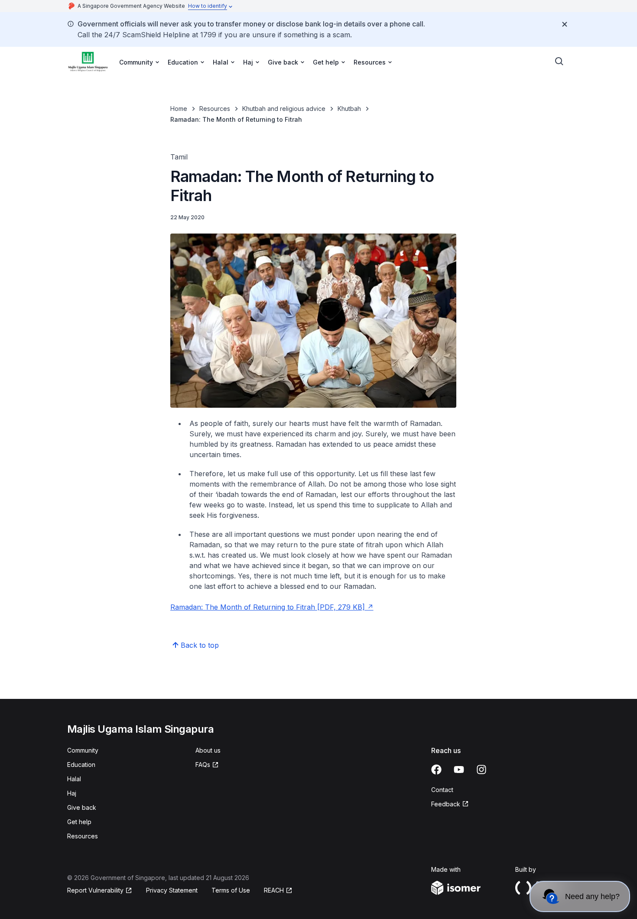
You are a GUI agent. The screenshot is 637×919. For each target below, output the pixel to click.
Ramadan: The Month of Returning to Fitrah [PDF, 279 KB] (267, 607)
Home (178, 108)
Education (81, 764)
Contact (442, 789)
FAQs (202, 764)
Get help (79, 821)
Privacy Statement (172, 890)
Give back (81, 807)
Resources (214, 108)
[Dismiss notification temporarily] (564, 24)
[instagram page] (481, 769)
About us (208, 750)
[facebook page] (436, 769)
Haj (71, 793)
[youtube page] (459, 769)
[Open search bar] (559, 61)
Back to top (200, 645)
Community (82, 750)
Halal (74, 779)
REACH (274, 890)
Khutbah (349, 108)
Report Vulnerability (95, 890)
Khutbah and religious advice (283, 108)
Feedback (445, 804)
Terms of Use (230, 890)
